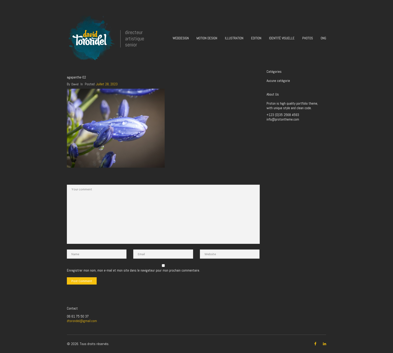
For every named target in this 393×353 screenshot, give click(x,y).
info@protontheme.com (283, 119)
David (74, 84)
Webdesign (181, 38)
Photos (307, 38)
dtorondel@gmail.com (82, 320)
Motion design (206, 38)
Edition (256, 38)
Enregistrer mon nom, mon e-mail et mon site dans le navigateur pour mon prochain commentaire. (133, 270)
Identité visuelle (282, 38)
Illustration (234, 38)
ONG (323, 38)
